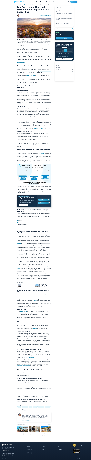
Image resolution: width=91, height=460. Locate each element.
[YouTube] (10, 455)
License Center (60, 449)
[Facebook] (6, 455)
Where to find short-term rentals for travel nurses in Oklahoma (64, 21)
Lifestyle (64, 75)
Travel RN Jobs (29, 446)
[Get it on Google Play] (76, 452)
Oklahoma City (29, 75)
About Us (43, 446)
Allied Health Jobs (29, 449)
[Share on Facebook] (18, 410)
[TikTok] (8, 455)
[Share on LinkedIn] (23, 410)
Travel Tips (64, 65)
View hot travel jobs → (64, 38)
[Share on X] (20, 410)
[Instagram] (4, 455)
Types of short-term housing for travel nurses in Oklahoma (64, 11)
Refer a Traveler (29, 450)
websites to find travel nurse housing (38, 294)
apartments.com (23, 311)
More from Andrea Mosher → (26, 420)
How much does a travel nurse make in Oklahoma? (64, 9)
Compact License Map (61, 450)
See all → (49, 424)
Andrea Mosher (22, 15)
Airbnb (35, 300)
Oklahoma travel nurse (38, 128)
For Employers (48, 1)
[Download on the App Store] (76, 450)
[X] (12, 455)
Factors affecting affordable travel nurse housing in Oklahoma (64, 16)
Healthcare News (64, 69)
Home (18, 4)
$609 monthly (41, 153)
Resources (42, 1)
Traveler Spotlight (29, 453)
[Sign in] (69, 2)
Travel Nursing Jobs (48, 15)
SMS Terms (44, 458)
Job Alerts (28, 455)
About (54, 1)
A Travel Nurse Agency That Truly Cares (62, 23)
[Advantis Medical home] (20, 2)
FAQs (43, 450)
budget (49, 80)
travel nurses (32, 93)
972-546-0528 (6, 450)
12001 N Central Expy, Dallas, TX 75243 (8, 453)
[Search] (73, 29)
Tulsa (34, 75)
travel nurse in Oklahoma (45, 71)
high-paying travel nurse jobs (23, 365)
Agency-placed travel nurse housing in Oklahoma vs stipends (64, 19)
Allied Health (64, 78)
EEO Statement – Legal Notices (50, 458)
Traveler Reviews (29, 452)
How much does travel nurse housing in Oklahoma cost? (64, 14)
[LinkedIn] (3, 455)
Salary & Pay (64, 71)
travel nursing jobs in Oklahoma (24, 60)
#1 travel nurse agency (29, 357)
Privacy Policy (40, 458)
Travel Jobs (36, 1)
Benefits (43, 449)
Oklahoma (34, 328)
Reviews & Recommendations (64, 73)
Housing (24, 4)
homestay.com (44, 323)
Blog (58, 1)
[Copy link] (25, 410)
